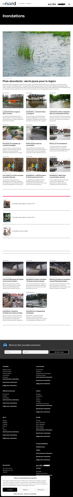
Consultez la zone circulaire (20, 231)
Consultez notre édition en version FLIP (23, 204)
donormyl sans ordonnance (11, 379)
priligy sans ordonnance (10, 385)
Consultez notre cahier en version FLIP (23, 217)
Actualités (6, 93)
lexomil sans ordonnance (10, 382)
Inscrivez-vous (59, 352)
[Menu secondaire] (69, 4)
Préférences (40, 490)
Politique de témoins (18, 493)
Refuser (25, 490)
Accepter (10, 490)
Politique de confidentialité (30, 493)
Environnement (30, 292)
